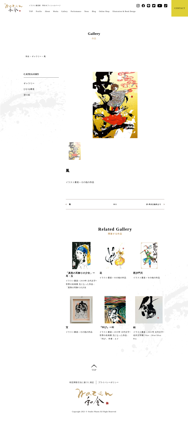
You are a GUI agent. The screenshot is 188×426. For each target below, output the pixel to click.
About (47, 11)
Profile (39, 11)
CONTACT (179, 8)
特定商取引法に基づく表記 (81, 382)
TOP (31, 11)
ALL (115, 204)
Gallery (64, 11)
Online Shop (104, 11)
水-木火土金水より (153, 204)
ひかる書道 (29, 89)
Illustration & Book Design (124, 11)
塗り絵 (27, 95)
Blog (94, 11)
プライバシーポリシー (108, 382)
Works (55, 11)
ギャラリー (29, 83)
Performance (76, 11)
